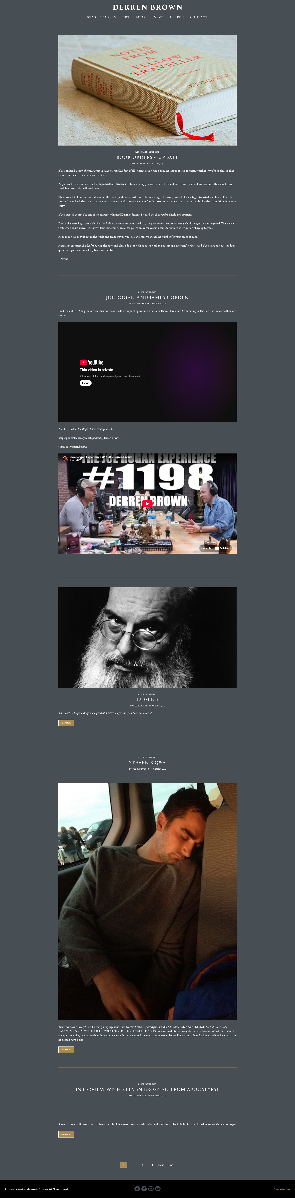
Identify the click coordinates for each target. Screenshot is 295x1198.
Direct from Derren (150, 152)
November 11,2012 (158, 1096)
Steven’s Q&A (147, 762)
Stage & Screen (102, 17)
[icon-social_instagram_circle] (151, 1189)
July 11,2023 (158, 164)
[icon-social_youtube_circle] (158, 1189)
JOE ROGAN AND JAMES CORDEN (147, 297)
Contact (199, 17)
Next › (161, 1165)
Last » (171, 1165)
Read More (66, 723)
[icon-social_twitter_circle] (137, 1189)
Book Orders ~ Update (147, 157)
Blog (137, 152)
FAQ (288, 1189)
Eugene (147, 699)
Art (126, 17)
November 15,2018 (158, 304)
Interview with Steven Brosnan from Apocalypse (148, 1089)
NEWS (159, 17)
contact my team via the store (98, 250)
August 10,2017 (158, 706)
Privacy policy (279, 1189)
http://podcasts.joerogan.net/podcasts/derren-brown (88, 438)
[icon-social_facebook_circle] (144, 1189)
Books (142, 17)
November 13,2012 (158, 769)
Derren (177, 17)
